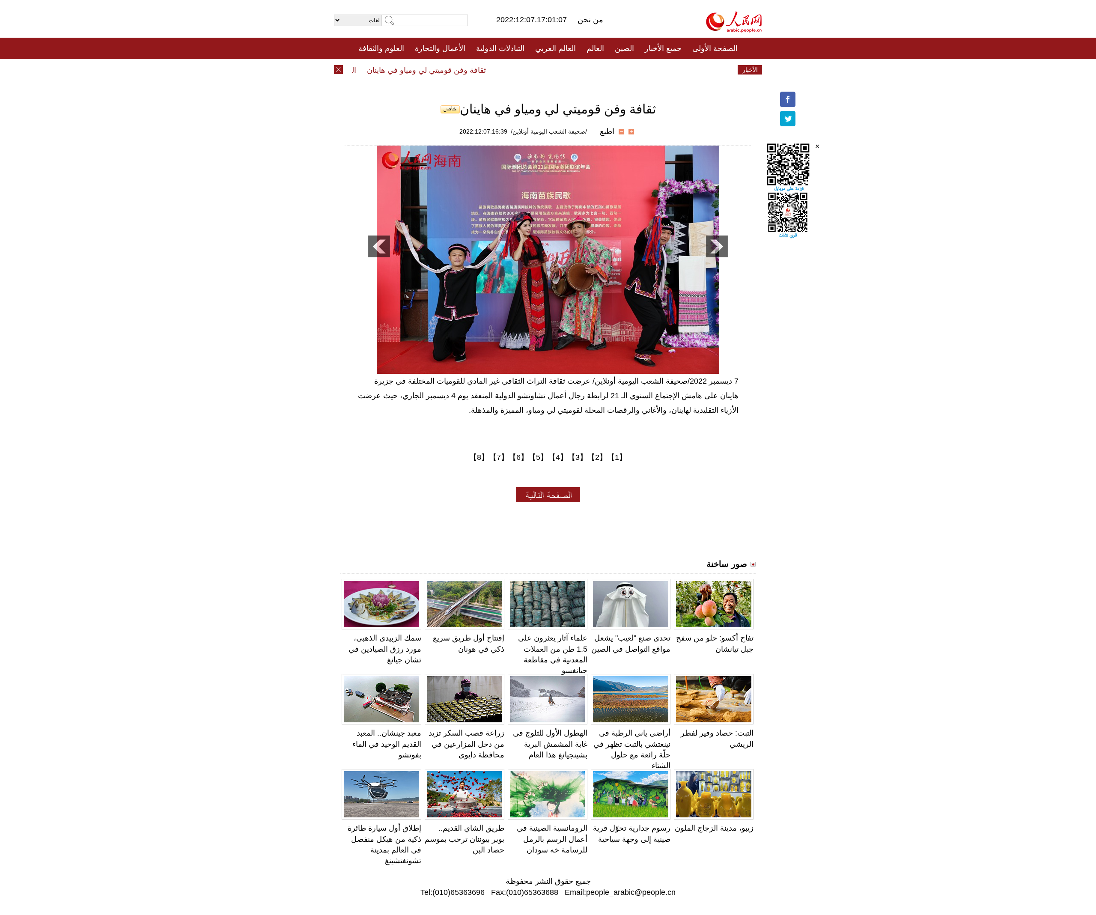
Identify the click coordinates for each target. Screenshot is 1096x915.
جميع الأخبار (663, 48)
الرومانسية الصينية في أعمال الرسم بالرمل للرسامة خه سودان (552, 839)
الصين (624, 48)
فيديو (511, 70)
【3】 (577, 457)
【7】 (499, 457)
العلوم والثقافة (381, 48)
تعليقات (542, 70)
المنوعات (578, 70)
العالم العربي (555, 48)
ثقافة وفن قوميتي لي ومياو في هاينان (443, 70)
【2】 (597, 457)
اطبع (607, 131)
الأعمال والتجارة (440, 48)
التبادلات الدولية (500, 48)
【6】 (518, 457)
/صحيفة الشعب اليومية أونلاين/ (549, 131)
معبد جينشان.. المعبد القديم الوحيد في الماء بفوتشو (386, 744)
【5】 (538, 457)
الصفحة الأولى (715, 48)
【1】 (617, 457)
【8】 (479, 457)
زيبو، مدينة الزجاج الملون (714, 828)
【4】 (558, 457)
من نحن (590, 19)
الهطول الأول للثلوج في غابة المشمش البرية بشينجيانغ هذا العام (550, 744)
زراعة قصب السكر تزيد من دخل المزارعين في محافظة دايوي (466, 744)
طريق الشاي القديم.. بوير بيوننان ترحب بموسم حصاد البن (464, 839)
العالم (595, 48)
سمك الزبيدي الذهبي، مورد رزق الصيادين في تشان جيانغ (384, 649)
